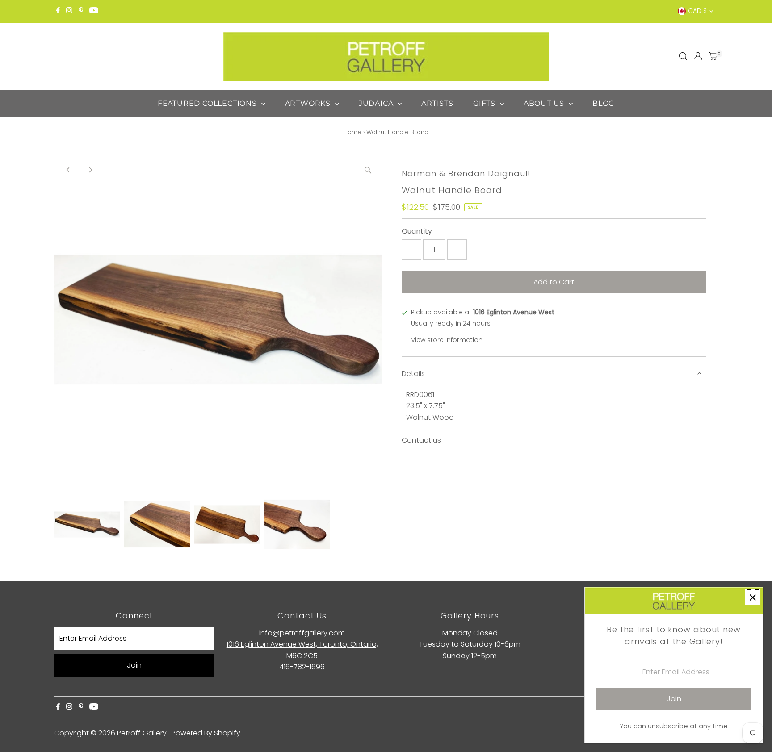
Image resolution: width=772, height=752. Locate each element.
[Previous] (69, 170)
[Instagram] (69, 11)
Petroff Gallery (142, 733)
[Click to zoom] (368, 170)
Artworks (309, 103)
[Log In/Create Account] (698, 56)
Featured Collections (208, 103)
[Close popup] (752, 597)
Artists (437, 103)
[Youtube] (94, 11)
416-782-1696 (302, 667)
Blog (603, 103)
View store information (446, 340)
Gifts (485, 103)
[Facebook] (58, 11)
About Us (545, 103)
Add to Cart (553, 282)
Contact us (421, 440)
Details (413, 373)
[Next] (90, 170)
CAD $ (697, 10)
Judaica (377, 103)
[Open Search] (683, 56)
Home (352, 132)
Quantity (417, 231)
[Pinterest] (81, 11)
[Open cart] (713, 56)
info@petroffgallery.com (302, 633)
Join (134, 665)
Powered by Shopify (206, 733)
